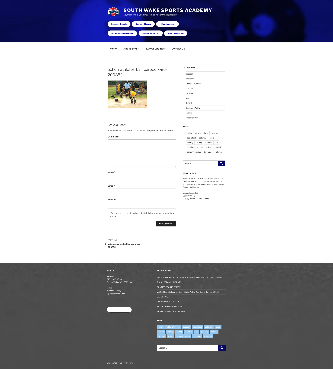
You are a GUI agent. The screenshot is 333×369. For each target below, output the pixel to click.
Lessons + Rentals (119, 24)
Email (111, 186)
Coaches (189, 88)
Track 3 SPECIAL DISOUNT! (169, 282)
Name (111, 172)
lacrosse (208, 142)
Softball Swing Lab (150, 33)
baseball (215, 133)
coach (220, 138)
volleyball (218, 152)
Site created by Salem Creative (120, 363)
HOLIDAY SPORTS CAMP (168, 302)
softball (209, 147)
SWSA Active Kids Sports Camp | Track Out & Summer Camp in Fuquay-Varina (189, 277)
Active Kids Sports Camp (122, 33)
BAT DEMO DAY (164, 297)
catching (202, 138)
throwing (207, 152)
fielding (190, 142)
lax (217, 142)
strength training (194, 152)
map (207, 199)
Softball (189, 103)
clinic (212, 138)
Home (113, 48)
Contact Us (178, 48)
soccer (200, 147)
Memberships (167, 24)
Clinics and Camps (193, 83)
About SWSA (131, 48)
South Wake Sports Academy (167, 10)
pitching (190, 147)
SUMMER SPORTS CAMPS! (169, 287)
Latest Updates (155, 48)
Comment (113, 137)
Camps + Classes (143, 24)
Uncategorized (192, 118)
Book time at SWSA (119, 310)
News (188, 98)
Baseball (189, 74)
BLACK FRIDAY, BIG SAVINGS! (169, 306)
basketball (191, 138)
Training (189, 113)
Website (112, 199)
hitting (199, 142)
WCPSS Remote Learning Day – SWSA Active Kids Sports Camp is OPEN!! (188, 292)
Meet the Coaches (176, 33)
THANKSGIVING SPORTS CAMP (171, 311)
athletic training (201, 133)
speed (218, 147)
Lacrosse (189, 93)
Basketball (190, 79)
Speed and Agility (193, 108)
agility (189, 133)
